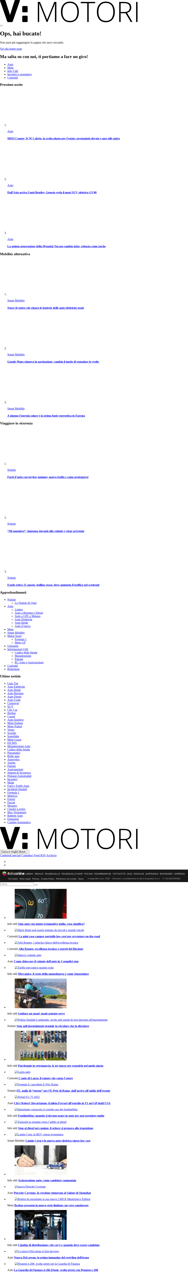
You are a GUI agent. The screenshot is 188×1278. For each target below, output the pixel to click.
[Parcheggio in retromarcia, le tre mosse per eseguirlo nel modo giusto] (97, 1046)
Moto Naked (14, 726)
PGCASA (88, 874)
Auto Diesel (14, 696)
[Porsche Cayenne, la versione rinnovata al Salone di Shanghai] (97, 1186)
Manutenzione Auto (18, 746)
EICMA (12, 742)
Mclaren (12, 805)
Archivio (51, 855)
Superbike (13, 736)
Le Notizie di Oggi (26, 602)
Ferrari (11, 799)
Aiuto (81, 879)
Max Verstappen (16, 812)
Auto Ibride (21, 622)
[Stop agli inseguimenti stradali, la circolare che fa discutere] (97, 1020)
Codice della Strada (26, 652)
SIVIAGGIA (139, 874)
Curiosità (12, 77)
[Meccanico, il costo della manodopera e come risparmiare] (97, 967)
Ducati (11, 802)
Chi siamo (13, 879)
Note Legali (25, 879)
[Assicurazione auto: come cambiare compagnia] (97, 1160)
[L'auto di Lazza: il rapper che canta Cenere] (97, 1072)
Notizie (11, 469)
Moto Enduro (15, 723)
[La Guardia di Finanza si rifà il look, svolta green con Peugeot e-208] (97, 1264)
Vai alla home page (11, 48)
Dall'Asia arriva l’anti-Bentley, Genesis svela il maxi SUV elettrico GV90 (52, 192)
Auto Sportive (15, 719)
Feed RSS (40, 855)
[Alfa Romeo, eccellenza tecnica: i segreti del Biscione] (97, 942)
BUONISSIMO (166, 874)
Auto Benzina (15, 693)
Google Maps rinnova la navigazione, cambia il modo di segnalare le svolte (53, 361)
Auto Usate (14, 699)
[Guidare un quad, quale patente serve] (97, 994)
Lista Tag (12, 683)
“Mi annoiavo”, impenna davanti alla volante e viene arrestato (45, 531)
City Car (12, 709)
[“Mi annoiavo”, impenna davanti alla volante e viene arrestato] (97, 501)
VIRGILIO (39, 874)
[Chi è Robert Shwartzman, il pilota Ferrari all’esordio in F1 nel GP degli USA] (97, 1097)
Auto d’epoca (22, 626)
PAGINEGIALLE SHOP (72, 874)
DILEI (129, 874)
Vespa (10, 729)
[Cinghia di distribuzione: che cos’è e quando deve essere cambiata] (97, 1225)
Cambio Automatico (19, 822)
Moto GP (20, 642)
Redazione (13, 669)
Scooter (11, 733)
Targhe (11, 762)
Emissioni (13, 819)
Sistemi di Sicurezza (19, 772)
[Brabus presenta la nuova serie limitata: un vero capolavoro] (97, 1199)
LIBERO (29, 874)
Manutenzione (23, 655)
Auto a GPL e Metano (27, 616)
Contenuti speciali (10, 855)
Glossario (12, 645)
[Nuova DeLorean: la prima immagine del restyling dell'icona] (97, 1251)
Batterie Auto (15, 815)
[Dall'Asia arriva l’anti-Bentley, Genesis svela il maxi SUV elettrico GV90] (97, 162)
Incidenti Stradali (17, 789)
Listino (19, 609)
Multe (10, 782)
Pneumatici (13, 752)
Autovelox (13, 759)
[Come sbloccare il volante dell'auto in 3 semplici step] (97, 955)
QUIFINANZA (152, 874)
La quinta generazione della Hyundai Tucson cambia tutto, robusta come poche (56, 246)
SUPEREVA (179, 874)
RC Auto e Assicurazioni (29, 662)
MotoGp (12, 795)
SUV (10, 706)
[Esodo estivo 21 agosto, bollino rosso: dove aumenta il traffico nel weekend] (97, 555)
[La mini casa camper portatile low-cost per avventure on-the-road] (97, 930)
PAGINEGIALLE (52, 874)
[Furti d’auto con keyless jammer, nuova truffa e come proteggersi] (97, 447)
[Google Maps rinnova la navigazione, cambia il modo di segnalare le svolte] (97, 331)
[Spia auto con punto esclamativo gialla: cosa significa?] (97, 904)
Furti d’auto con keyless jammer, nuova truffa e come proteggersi (47, 477)
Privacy (35, 879)
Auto (10, 64)
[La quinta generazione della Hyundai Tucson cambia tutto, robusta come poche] (97, 216)
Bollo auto (13, 756)
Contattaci (27, 855)
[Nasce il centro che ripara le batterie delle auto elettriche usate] (97, 277)
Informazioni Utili (17, 649)
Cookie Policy (47, 879)
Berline (11, 713)
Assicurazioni (15, 769)
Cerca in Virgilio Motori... (14, 851)
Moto (10, 67)
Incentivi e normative (19, 74)
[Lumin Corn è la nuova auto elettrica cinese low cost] (97, 1134)
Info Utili (12, 71)
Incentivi (12, 779)
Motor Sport (14, 636)
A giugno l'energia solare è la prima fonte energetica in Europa (46, 415)
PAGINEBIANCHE (102, 874)
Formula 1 (21, 639)
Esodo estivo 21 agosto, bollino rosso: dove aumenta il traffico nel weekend (53, 584)
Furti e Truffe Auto (18, 785)
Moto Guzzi (14, 739)
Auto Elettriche (23, 619)
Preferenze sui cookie (66, 879)
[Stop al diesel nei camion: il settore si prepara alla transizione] (97, 1122)
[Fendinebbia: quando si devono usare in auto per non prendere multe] (97, 1109)
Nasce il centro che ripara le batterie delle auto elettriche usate (45, 307)
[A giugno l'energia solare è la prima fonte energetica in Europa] (97, 385)
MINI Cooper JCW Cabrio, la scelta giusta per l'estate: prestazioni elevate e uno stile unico (63, 138)
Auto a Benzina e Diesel (29, 612)
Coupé (11, 716)
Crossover (13, 703)
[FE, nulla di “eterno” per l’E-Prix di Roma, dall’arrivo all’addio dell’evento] (97, 1084)
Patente (19, 659)
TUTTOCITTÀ (119, 874)
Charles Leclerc (16, 809)
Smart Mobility (16, 300)
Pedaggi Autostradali (19, 776)
